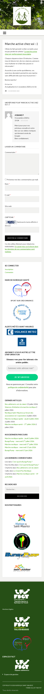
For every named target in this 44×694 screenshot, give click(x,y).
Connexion (9, 272)
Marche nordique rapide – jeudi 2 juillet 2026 (21, 419)
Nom (7, 184)
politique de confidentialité (18, 387)
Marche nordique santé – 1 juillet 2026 (20, 424)
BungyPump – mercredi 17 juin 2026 (18, 450)
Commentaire (10, 152)
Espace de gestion (11, 674)
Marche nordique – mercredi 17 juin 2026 (20, 447)
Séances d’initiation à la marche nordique (20, 407)
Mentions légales (7, 609)
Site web (8, 206)
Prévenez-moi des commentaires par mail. (22, 180)
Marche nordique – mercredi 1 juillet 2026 (21, 444)
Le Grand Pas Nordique (22, 471)
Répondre (24, 120)
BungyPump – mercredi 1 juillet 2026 (19, 441)
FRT (40, 688)
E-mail (8, 195)
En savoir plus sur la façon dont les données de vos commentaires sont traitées (21, 249)
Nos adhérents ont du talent (16, 404)
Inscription (9, 269)
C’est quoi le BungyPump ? (22, 462)
